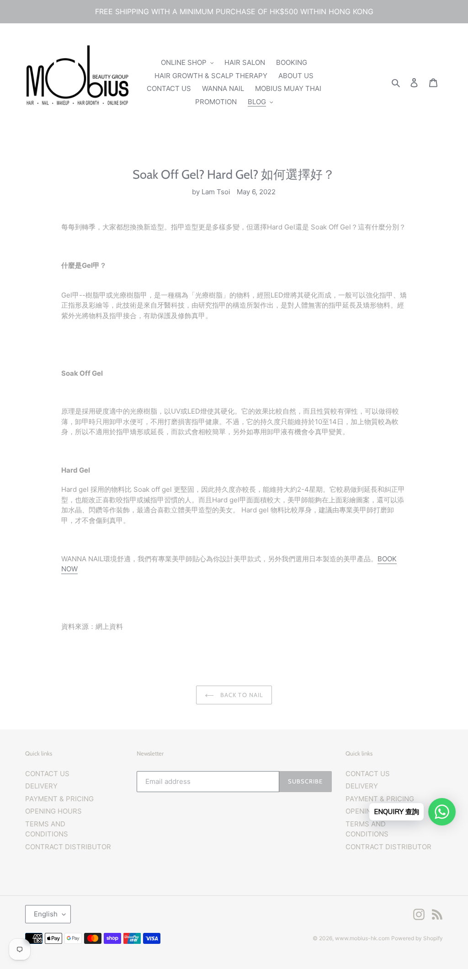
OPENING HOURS (53, 811)
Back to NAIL (240, 694)
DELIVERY (41, 786)
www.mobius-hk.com (362, 938)
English (46, 914)
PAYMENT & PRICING (59, 798)
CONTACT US (47, 773)
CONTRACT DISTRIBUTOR (68, 846)
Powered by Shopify (417, 938)
